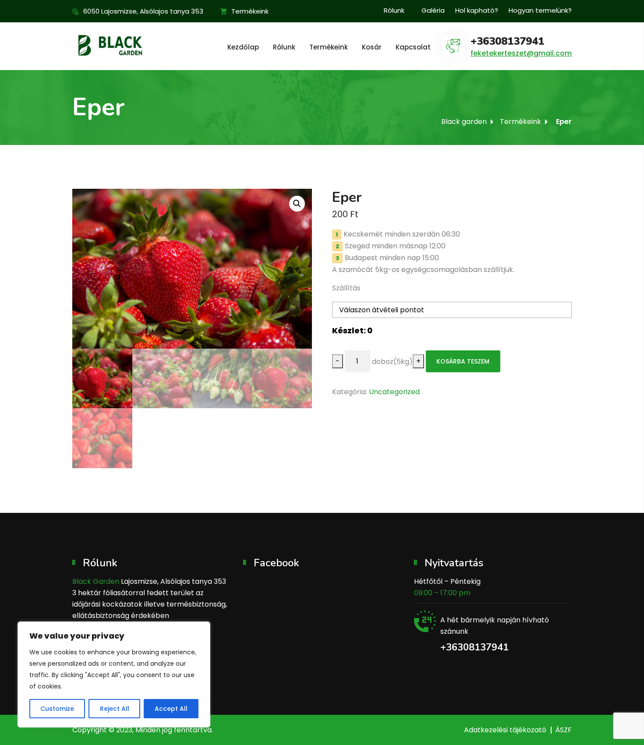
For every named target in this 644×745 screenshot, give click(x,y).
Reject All (114, 708)
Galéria (433, 10)
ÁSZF (563, 730)
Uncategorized (394, 392)
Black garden (464, 122)
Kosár (372, 47)
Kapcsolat (413, 47)
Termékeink (250, 11)
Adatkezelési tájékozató (505, 730)
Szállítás (346, 288)
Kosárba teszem (462, 361)
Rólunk (394, 10)
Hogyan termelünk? (540, 10)
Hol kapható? (476, 10)
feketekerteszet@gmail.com (521, 53)
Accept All (171, 708)
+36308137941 (507, 41)
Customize (57, 708)
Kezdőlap (243, 47)
